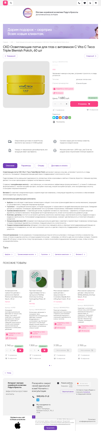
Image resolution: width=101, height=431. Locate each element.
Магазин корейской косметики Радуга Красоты (57, 12)
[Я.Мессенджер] (53, 117)
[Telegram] (63, 117)
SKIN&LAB (81, 300)
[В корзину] (20, 350)
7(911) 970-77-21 (42, 396)
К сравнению (60, 110)
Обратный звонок (68, 391)
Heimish (7, 302)
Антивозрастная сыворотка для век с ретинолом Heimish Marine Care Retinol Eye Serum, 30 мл (13, 295)
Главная (5, 42)
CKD (12, 42)
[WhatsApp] (69, 117)
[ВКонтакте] (57, 117)
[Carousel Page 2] (51, 365)
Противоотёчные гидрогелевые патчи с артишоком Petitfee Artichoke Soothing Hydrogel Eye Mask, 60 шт (37, 296)
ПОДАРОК (86, 392)
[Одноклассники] (60, 117)
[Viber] (66, 117)
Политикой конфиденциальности (60, 424)
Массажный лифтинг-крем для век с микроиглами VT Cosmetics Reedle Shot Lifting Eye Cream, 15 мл (62, 295)
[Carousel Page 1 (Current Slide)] (49, 365)
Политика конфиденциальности (87, 420)
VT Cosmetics (58, 302)
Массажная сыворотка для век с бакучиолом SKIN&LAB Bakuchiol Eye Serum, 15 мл (86, 294)
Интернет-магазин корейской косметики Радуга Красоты (17, 385)
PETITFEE (32, 304)
